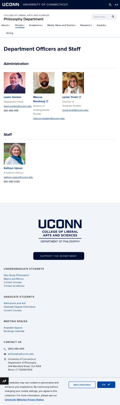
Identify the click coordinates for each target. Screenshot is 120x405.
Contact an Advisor (14, 285)
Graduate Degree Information (20, 306)
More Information (82, 384)
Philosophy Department (23, 19)
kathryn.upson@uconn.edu (18, 177)
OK (104, 384)
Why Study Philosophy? (16, 275)
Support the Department (58, 256)
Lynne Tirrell (71, 97)
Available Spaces (13, 327)
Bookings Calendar (14, 331)
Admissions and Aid (14, 303)
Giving (9, 33)
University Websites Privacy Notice (24, 399)
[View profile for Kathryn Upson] (14, 153)
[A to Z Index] (116, 4)
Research (85, 25)
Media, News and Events (60, 25)
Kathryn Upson (13, 168)
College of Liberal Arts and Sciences (26, 15)
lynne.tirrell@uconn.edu (75, 110)
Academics (35, 25)
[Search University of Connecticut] (110, 4)
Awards (101, 25)
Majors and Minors (14, 278)
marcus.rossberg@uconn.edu (49, 118)
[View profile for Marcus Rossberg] (44, 83)
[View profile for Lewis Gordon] (14, 83)
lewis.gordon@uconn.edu (18, 106)
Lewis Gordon (12, 97)
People (19, 25)
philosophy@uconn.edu (21, 354)
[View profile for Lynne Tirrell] (73, 83)
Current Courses (13, 282)
